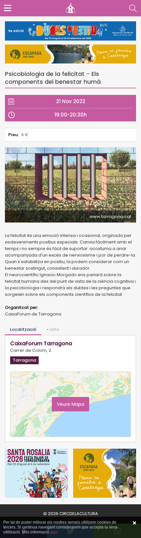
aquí (54, 532)
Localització (23, 329)
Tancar (134, 523)
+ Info (52, 329)
